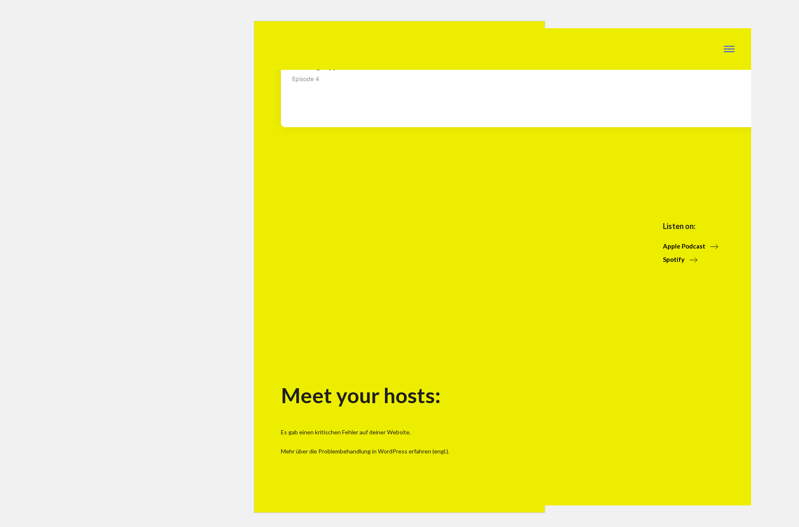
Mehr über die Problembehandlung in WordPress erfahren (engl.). (365, 451)
